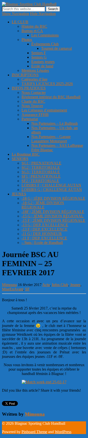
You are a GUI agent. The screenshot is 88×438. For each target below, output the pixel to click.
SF (27, 289)
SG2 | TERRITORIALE (41, 167)
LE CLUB (20, 22)
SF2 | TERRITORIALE (40, 181)
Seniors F (38, 53)
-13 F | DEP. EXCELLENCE (44, 229)
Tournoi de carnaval (56, 48)
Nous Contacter (34, 92)
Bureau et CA (32, 31)
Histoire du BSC (34, 26)
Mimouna (9, 285)
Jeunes (75, 285)
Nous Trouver (32, 106)
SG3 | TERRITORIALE (41, 172)
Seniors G (39, 57)
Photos (27, 40)
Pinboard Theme (34, 432)
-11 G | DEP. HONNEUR (42, 234)
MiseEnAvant (12, 289)
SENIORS (20, 159)
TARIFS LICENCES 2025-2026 (47, 84)
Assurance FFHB (35, 115)
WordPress (63, 432)
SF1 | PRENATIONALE (41, 176)
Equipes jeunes (43, 62)
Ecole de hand (42, 66)
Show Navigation (15, 14)
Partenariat (30, 119)
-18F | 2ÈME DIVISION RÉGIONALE (53, 212)
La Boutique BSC (26, 154)
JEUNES (19, 194)
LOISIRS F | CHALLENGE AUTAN (51, 185)
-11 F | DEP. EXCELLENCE (44, 238)
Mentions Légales (35, 70)
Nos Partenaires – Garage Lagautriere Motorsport (51, 139)
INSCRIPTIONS (25, 75)
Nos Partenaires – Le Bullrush (54, 123)
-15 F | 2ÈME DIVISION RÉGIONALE (53, 220)
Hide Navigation (43, 14)
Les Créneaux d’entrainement (44, 110)
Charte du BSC (33, 101)
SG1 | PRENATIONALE (41, 163)
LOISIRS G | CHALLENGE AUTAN (52, 190)
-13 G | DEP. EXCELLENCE (45, 225)
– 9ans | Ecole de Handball (42, 242)
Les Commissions (45, 35)
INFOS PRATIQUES (29, 88)
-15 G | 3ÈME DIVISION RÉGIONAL (53, 216)
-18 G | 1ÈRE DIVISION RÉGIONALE (53, 198)
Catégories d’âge (34, 79)
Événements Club (45, 44)
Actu (46, 285)
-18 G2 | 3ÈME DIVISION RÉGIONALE (43, 205)
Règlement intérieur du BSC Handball (51, 97)
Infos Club (60, 285)
